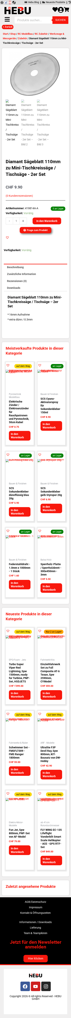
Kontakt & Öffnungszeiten (35, 912)
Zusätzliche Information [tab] (21, 274)
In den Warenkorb (46, 220)
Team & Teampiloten (35, 933)
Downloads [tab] (13, 287)
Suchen (60, 19)
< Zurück (7, 26)
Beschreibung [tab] (15, 267)
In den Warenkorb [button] (17, 435)
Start (5, 33)
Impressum (35, 907)
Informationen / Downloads (35, 922)
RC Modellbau (25, 33)
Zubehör (22, 38)
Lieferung (35, 927)
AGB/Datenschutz (35, 901)
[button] (7, 237)
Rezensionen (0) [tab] (17, 281)
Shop (13, 33)
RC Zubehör (41, 33)
